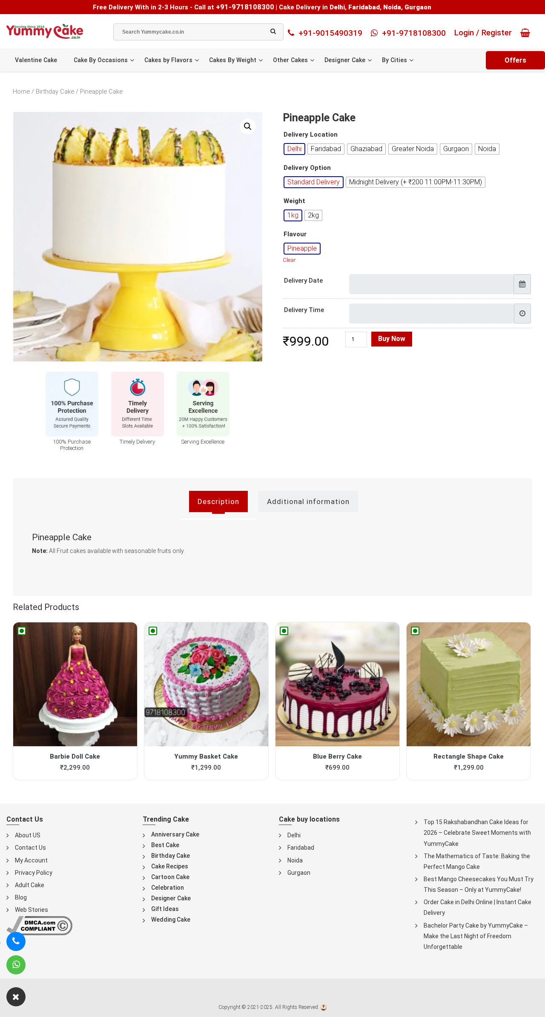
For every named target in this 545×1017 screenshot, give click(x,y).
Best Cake (165, 845)
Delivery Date (303, 280)
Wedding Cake (170, 919)
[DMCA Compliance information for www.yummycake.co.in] (39, 925)
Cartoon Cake (170, 877)
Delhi (294, 835)
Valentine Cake (36, 60)
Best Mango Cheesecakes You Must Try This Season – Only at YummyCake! (479, 884)
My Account (31, 860)
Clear (289, 260)
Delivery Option (307, 168)
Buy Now (391, 339)
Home (21, 91)
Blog (21, 897)
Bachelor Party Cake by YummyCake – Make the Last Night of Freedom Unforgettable (476, 936)
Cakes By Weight (232, 60)
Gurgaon (298, 872)
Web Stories (31, 909)
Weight (294, 201)
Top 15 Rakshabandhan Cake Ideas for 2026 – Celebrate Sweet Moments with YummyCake (477, 833)
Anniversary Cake (175, 834)
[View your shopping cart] (527, 33)
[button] (247, 126)
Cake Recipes (169, 866)
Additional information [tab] (308, 501)
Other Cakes (290, 60)
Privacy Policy (33, 872)
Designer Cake (344, 60)
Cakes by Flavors (168, 60)
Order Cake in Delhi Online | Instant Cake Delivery (477, 907)
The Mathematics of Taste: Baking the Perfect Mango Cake (477, 861)
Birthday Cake (55, 91)
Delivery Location (311, 135)
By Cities (394, 60)
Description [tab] (218, 501)
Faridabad (300, 847)
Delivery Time (304, 310)
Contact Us (30, 847)
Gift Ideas (165, 908)
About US (27, 835)
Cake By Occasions (101, 60)
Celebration (167, 887)
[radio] (294, 149)
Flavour (295, 234)
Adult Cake (29, 885)
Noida (295, 860)
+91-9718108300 (245, 7)
